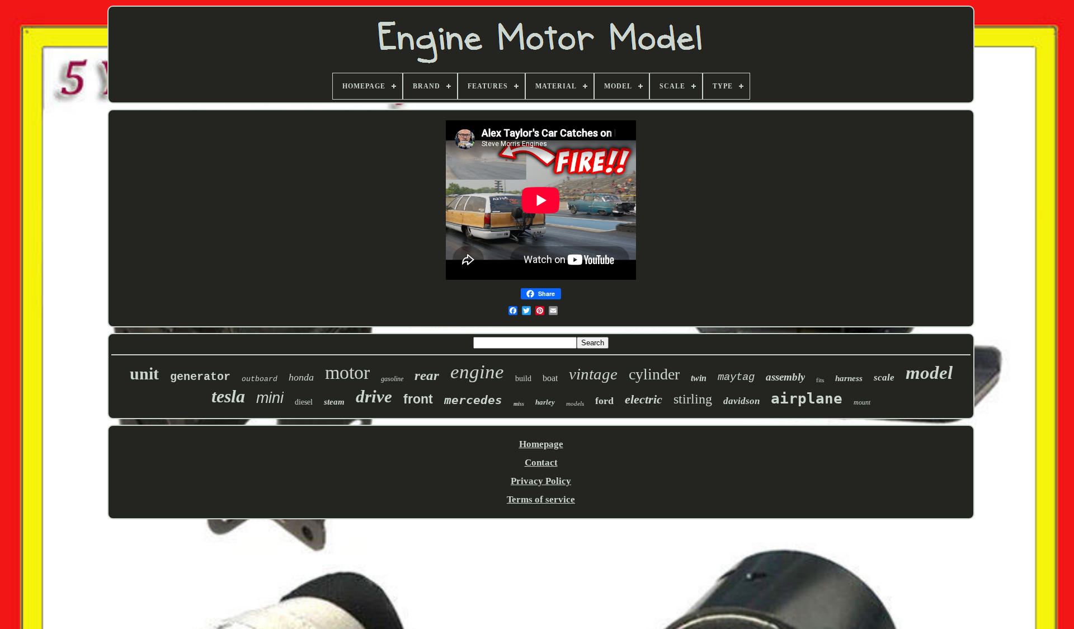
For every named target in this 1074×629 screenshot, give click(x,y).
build (523, 378)
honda (301, 377)
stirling (692, 399)
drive (374, 396)
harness (849, 378)
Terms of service (541, 499)
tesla (228, 396)
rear (426, 375)
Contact (541, 462)
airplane (806, 398)
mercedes (473, 400)
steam (334, 401)
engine (477, 372)
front (418, 399)
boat (550, 378)
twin (698, 378)
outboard (259, 379)
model (929, 373)
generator (200, 376)
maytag (736, 377)
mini (270, 397)
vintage (593, 374)
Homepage (541, 444)
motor (347, 372)
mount (862, 402)
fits (820, 380)
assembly (785, 377)
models (575, 403)
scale (884, 377)
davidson (741, 401)
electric (643, 399)
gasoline (392, 379)
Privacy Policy (541, 481)
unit (144, 373)
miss (519, 404)
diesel (304, 402)
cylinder (654, 374)
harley (545, 402)
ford (604, 400)
